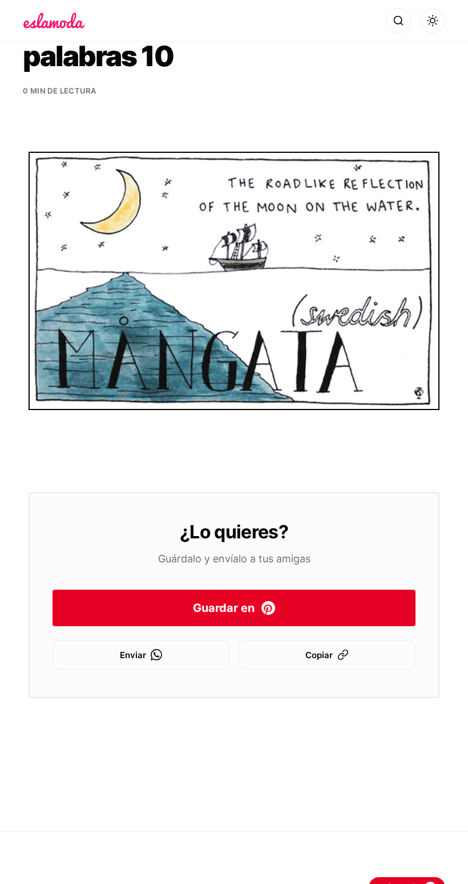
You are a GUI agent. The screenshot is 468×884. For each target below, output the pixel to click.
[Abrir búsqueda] (398, 20)
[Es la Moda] (54, 20)
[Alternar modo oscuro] (432, 20)
